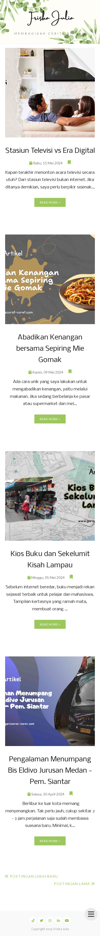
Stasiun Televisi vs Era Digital (50, 151)
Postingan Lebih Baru (34, 876)
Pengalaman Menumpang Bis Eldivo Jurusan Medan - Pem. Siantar (50, 771)
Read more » (50, 202)
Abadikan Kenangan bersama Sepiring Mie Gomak (50, 349)
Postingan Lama (72, 883)
